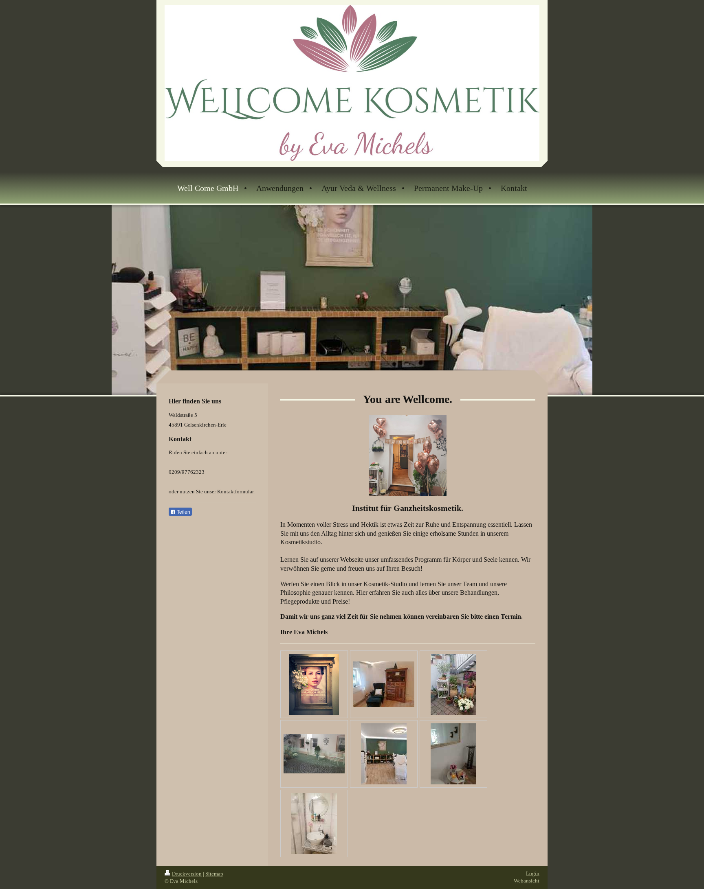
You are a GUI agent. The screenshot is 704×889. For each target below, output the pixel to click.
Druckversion (187, 874)
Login (532, 873)
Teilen (183, 512)
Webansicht (526, 881)
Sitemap (214, 874)
